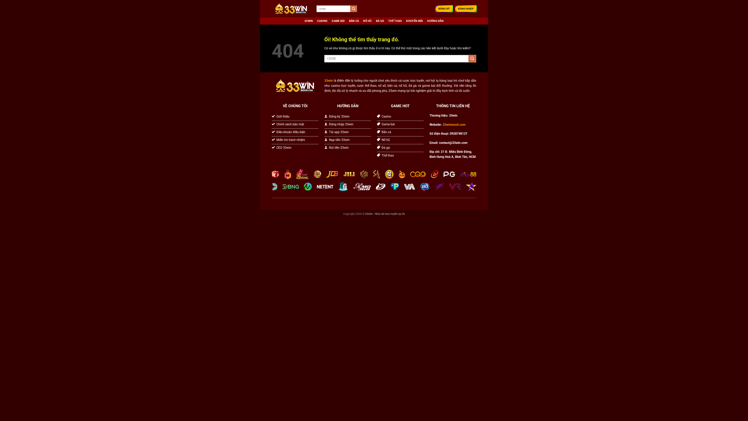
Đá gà (380, 21)
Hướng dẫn (435, 21)
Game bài (338, 21)
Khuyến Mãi (414, 21)
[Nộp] (353, 8)
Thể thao (395, 21)
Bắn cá (354, 21)
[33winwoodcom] (291, 8)
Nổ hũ (367, 21)
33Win (308, 21)
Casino (322, 21)
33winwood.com (454, 124)
